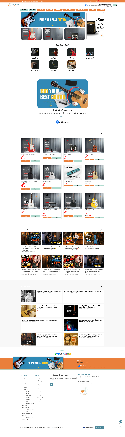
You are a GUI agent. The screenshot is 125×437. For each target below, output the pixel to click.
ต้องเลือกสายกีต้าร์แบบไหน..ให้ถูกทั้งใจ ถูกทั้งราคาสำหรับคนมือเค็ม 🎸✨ (73, 247)
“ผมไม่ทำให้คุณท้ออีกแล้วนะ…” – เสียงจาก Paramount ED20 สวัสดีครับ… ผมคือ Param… (47, 307)
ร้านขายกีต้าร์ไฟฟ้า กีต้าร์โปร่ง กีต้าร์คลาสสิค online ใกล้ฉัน (92, 367)
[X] (61, 354)
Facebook (61, 121)
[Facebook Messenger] (59, 354)
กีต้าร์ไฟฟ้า (53, 58)
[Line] (55, 354)
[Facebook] (57, 354)
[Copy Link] (70, 354)
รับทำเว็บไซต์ (60, 427)
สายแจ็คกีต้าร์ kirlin (30, 382)
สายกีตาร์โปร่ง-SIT (30, 417)
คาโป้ (24, 386)
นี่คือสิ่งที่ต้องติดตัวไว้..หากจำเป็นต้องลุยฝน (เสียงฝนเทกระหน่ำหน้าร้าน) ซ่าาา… (51, 271)
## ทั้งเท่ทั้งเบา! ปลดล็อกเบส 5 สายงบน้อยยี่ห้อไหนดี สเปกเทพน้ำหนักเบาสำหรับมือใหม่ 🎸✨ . (30, 271)
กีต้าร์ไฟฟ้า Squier (30, 398)
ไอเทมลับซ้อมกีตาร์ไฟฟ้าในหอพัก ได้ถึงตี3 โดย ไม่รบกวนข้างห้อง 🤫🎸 (51, 247)
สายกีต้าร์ (53, 70)
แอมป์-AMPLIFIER (35, 70)
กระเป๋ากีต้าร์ (26, 384)
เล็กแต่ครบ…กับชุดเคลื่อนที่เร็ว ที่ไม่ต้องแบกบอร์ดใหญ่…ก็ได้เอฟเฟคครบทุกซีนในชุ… (48, 335)
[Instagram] (66, 354)
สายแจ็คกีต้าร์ (26, 380)
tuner (24, 378)
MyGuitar (15, 4)
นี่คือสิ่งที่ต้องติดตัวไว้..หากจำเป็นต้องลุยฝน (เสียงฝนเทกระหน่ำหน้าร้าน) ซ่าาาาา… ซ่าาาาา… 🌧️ (30, 248)
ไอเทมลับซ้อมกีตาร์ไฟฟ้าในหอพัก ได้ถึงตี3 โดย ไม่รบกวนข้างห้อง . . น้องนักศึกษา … (94, 271)
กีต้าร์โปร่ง (35, 58)
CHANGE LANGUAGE (89, 427)
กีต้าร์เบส (71, 58)
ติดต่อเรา (91, 1)
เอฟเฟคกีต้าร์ (89, 58)
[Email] (68, 354)
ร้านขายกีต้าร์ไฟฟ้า (64, 122)
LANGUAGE (102, 1)
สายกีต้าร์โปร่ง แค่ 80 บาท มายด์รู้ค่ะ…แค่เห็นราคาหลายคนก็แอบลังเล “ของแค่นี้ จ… (90, 335)
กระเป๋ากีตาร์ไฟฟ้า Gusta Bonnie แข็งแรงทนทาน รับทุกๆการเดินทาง (94, 247)
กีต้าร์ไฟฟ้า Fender (30, 403)
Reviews (39, 401)
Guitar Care (71, 70)
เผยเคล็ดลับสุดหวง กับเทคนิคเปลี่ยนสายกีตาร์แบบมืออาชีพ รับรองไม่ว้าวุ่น (82, 291)
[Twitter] (64, 354)
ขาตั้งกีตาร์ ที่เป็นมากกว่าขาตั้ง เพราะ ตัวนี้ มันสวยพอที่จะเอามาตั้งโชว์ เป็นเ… (90, 306)
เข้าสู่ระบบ (95, 1)
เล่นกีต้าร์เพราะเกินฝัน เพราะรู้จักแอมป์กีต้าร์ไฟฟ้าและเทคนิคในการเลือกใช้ (40, 320)
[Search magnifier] (80, 5)
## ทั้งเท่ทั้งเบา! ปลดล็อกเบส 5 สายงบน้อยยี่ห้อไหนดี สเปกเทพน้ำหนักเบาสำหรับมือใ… (73, 271)
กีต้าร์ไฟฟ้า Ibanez (30, 392)
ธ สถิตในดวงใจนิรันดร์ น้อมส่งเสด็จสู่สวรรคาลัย (49, 291)
